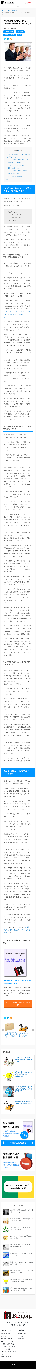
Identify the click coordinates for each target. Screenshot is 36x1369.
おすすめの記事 (13, 10)
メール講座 (21, 1336)
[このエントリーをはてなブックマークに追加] (8, 39)
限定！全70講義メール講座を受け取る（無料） (18, 1003)
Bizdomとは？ (22, 1333)
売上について (6, 1336)
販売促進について (7, 1338)
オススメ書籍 (6, 1349)
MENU (18, 6)
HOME (5, 10)
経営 (19, 35)
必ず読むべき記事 (9, 35)
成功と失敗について (8, 1341)
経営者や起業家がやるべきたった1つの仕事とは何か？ (17, 929)
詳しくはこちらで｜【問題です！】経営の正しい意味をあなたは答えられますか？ (17, 314)
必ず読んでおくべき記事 (9, 1351)
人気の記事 (20, 31)
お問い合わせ (22, 1338)
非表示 (19, 150)
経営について (6, 1333)
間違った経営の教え (8, 1344)
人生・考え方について (8, 1346)
